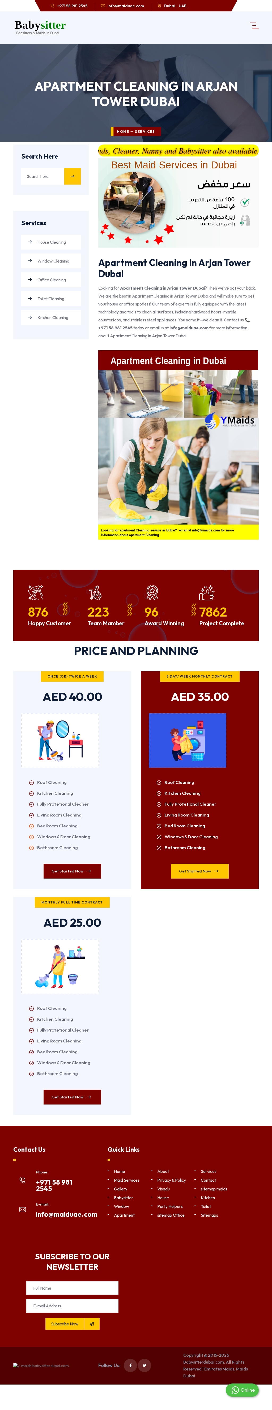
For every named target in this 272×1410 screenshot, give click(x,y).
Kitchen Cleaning (52, 317)
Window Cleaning (53, 261)
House (163, 1197)
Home (123, 131)
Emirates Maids (219, 1369)
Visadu (163, 1188)
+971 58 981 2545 (72, 5)
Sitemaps (209, 1215)
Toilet (206, 1206)
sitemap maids (214, 1188)
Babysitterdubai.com (203, 1362)
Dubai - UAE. (176, 5)
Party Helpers (170, 1206)
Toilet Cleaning (50, 298)
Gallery (120, 1188)
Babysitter (123, 1197)
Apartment (124, 1215)
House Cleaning (51, 242)
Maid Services (126, 1180)
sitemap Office (171, 1215)
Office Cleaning (51, 279)
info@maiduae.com (126, 5)
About (163, 1171)
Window (121, 1206)
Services (208, 1171)
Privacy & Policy (171, 1180)
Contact (208, 1180)
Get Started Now (68, 871)
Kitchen (208, 1197)
